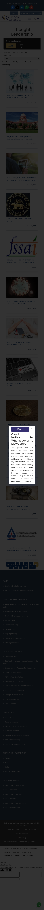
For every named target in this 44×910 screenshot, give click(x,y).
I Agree (20, 429)
